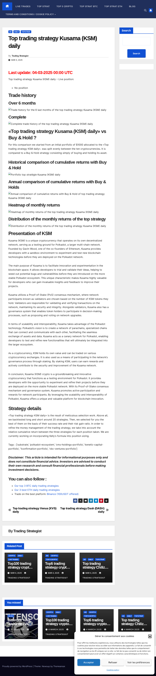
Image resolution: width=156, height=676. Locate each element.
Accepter (88, 662)
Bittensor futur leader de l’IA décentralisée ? (19, 624)
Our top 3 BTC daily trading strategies (36, 485)
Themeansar (59, 666)
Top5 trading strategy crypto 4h (57, 567)
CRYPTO (12, 556)
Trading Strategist (20, 56)
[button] (149, 636)
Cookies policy (113, 670)
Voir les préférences (138, 662)
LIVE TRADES (23, 6)
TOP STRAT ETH (113, 6)
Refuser (112, 662)
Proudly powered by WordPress (17, 666)
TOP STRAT (43, 6)
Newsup (46, 666)
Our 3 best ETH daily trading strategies (37, 489)
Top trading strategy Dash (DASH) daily (82, 510)
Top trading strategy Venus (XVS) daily (35, 510)
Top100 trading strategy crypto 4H (19, 567)
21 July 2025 (18, 629)
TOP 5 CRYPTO (65, 6)
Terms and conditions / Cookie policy (30, 14)
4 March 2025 (56, 629)
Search (126, 30)
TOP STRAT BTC (89, 6)
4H (10, 32)
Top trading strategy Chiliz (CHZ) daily (94, 567)
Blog (132, 6)
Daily (16, 32)
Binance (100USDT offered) (63, 493)
